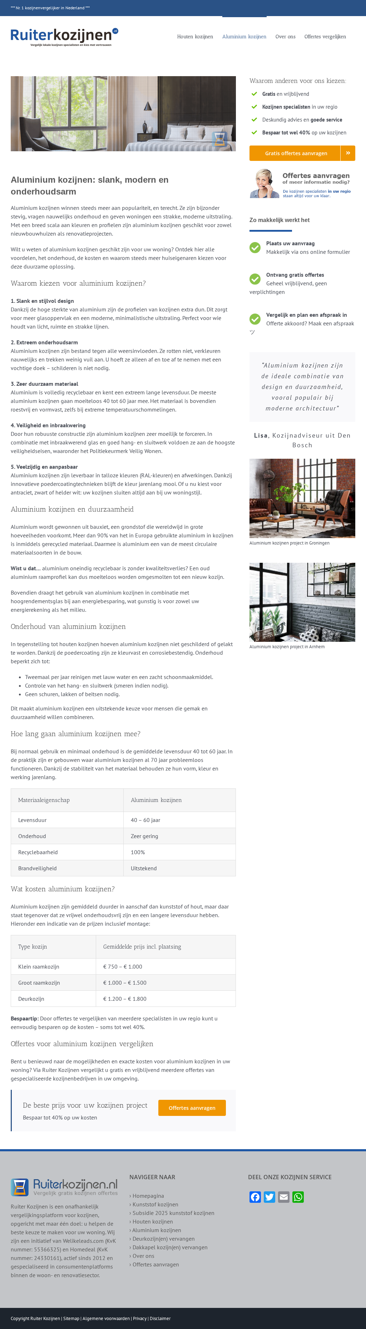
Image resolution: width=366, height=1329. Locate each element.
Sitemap (71, 1318)
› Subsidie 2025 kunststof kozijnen (171, 1212)
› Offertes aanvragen (154, 1264)
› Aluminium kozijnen (155, 1230)
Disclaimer (160, 1318)
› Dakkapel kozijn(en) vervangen (168, 1247)
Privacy (140, 1318)
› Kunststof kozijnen (153, 1204)
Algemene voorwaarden (106, 1318)
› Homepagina (146, 1195)
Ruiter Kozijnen (45, 1318)
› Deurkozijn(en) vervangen (162, 1238)
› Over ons (141, 1255)
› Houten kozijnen (151, 1221)
